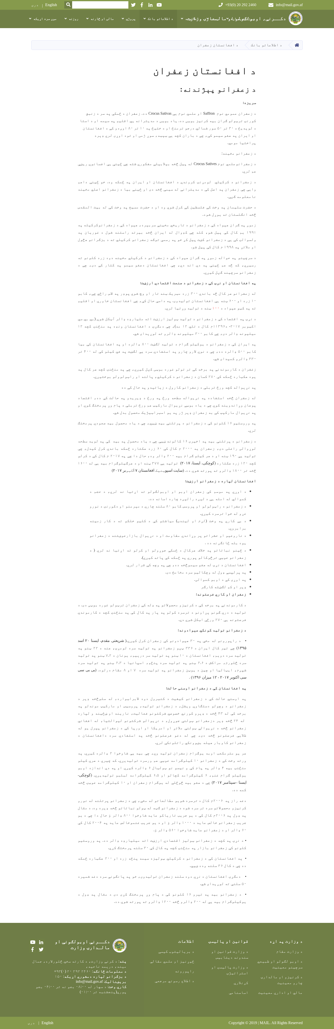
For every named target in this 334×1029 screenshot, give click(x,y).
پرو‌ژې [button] (131, 19)
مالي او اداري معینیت (280, 992)
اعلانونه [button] (192, 19)
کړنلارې (241, 983)
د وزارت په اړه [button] (243, 19)
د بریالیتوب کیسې (176, 951)
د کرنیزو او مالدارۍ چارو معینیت (282, 980)
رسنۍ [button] (215, 19)
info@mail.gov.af (289, 5)
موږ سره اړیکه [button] (45, 19)
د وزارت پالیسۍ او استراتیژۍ (229, 970)
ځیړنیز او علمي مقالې (172, 961)
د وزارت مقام (289, 951)
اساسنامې (238, 992)
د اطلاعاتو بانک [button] (160, 19)
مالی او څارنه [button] (102, 19)
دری (35, 5)
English (51, 5)
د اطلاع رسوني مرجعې (174, 981)
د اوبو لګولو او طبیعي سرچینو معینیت (280, 964)
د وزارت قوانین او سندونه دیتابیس (229, 954)
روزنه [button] (73, 19)
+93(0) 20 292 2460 (240, 5)
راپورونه (184, 971)
